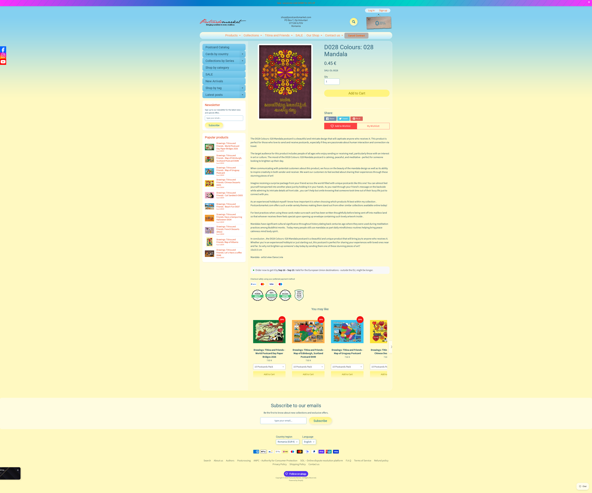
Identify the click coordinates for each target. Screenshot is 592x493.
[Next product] (392, 347)
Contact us (334, 35)
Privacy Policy (280, 464)
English (308, 441)
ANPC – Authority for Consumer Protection (275, 460)
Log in (371, 10)
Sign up (383, 10)
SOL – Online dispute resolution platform (321, 460)
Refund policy (381, 460)
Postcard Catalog (217, 47)
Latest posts (226, 95)
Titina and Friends (279, 35)
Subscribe (214, 125)
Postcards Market (295, 478)
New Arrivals (214, 81)
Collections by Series (226, 61)
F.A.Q (348, 460)
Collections (253, 35)
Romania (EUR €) (286, 441)
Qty (326, 76)
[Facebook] (3, 49)
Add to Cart (269, 374)
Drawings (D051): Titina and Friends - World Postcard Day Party (45, 472)
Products (233, 35)
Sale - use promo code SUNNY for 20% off (296, 3)
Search (207, 460)
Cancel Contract (356, 35)
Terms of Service (362, 460)
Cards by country (226, 54)
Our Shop (314, 35)
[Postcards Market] (223, 21)
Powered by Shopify (296, 480)
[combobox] (269, 367)
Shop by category (217, 67)
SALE (299, 35)
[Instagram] (3, 55)
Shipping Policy (298, 464)
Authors (230, 460)
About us (218, 460)
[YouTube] (3, 62)
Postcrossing (244, 460)
